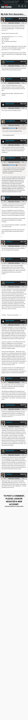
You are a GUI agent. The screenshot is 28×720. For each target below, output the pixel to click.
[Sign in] (22, 6)
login (16, 499)
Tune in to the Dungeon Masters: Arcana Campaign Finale (11, 1)
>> (16, 128)
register (10, 501)
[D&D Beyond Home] (6, 6)
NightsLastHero (12, 128)
